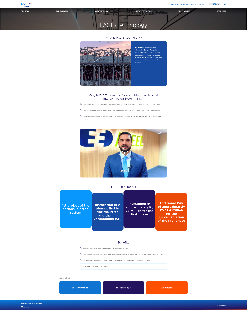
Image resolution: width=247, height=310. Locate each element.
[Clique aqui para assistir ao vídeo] (123, 153)
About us (25, 11)
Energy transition (143, 11)
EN (214, 4)
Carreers (221, 11)
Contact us (174, 4)
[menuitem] (174, 4)
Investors (184, 4)
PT (210, 4)
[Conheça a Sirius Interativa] (25, 306)
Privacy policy (221, 305)
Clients (193, 4)
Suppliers (202, 4)
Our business (62, 11)
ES (218, 4)
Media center (184, 11)
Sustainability (101, 11)
